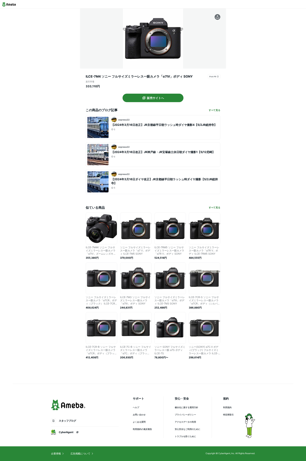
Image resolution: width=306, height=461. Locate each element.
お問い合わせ (139, 414)
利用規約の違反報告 (142, 429)
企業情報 (56, 453)
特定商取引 (228, 414)
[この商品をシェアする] (217, 17)
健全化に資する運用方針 (186, 407)
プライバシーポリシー (185, 414)
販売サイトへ (155, 98)
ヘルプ (136, 407)
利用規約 (227, 407)
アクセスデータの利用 (185, 422)
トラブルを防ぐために (185, 436)
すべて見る (214, 110)
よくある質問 (139, 422)
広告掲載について (80, 453)
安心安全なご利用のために (187, 429)
